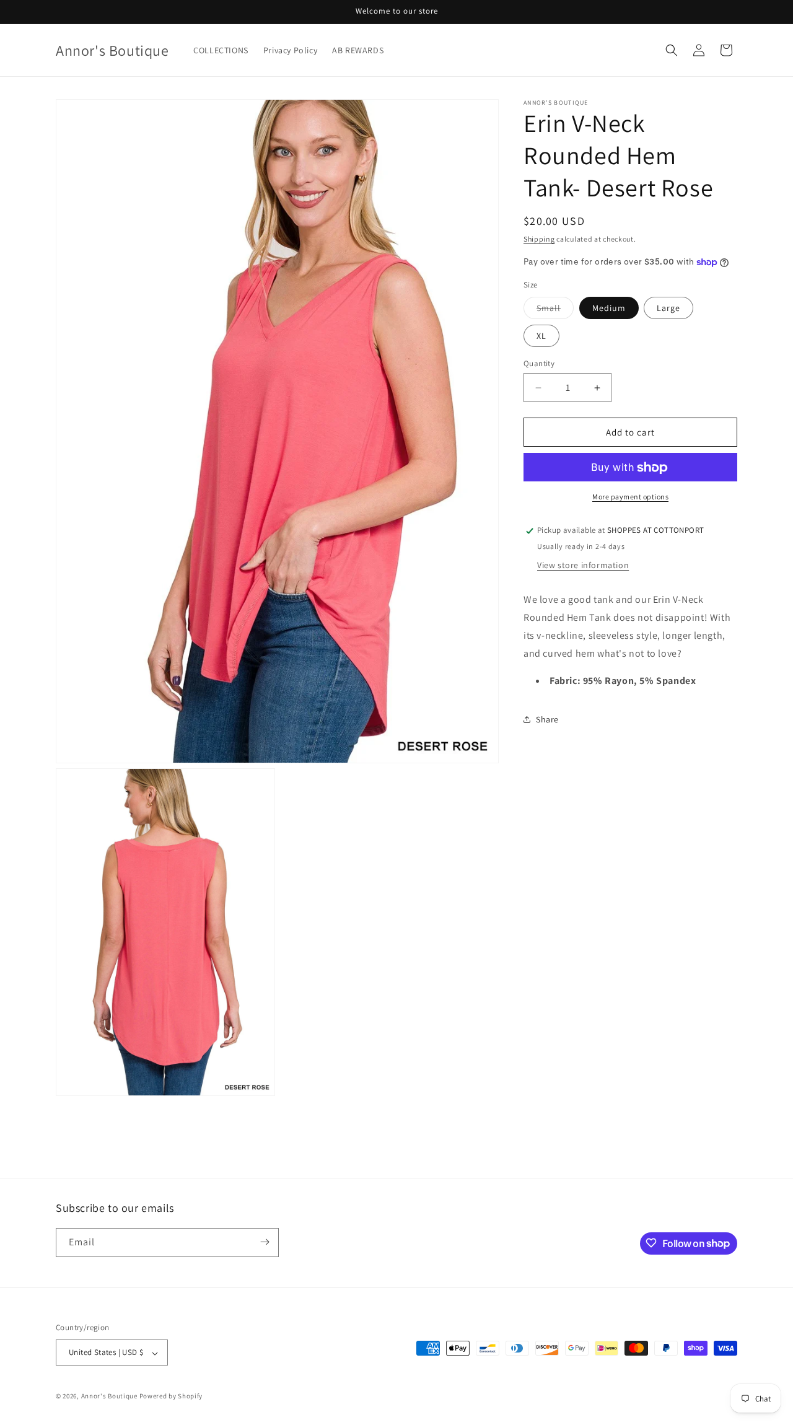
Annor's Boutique (109, 1396)
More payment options (630, 497)
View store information (583, 565)
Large (668, 308)
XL (541, 335)
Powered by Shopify (171, 1396)
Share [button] (547, 719)
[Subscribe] (264, 1241)
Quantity (539, 363)
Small (555, 310)
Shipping (539, 238)
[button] (671, 50)
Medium (609, 308)
